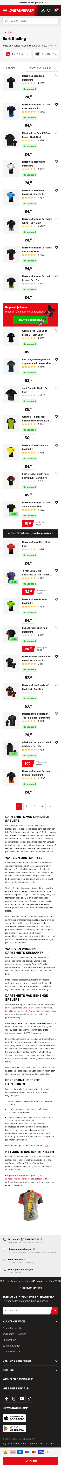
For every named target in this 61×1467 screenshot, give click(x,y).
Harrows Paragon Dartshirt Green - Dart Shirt (37, 278)
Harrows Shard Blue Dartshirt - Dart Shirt (33, 192)
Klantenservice (14, 1321)
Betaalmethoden (11, 1345)
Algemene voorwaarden (14, 1443)
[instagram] (14, 1398)
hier (46, 1145)
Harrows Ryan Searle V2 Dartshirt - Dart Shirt (35, 687)
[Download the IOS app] (14, 1418)
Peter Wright (29, 1011)
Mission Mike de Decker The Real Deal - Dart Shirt (36, 716)
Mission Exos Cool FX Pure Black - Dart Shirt (36, 135)
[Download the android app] (14, 1428)
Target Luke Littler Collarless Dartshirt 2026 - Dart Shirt (36, 573)
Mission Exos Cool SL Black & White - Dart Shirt (37, 744)
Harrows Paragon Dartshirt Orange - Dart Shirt (37, 773)
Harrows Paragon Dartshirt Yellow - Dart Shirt (37, 504)
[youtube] (22, 1398)
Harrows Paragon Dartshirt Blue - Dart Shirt (37, 106)
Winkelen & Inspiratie (18, 1379)
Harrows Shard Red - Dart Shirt (36, 544)
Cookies (50, 1443)
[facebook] (6, 1398)
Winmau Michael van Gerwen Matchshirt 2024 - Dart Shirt (36, 419)
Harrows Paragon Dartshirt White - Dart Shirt (37, 221)
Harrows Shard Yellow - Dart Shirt (35, 447)
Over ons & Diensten (17, 1361)
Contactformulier (12, 1351)
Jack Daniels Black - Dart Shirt (35, 390)
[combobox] (32, 21)
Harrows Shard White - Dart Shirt (34, 163)
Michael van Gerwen (43, 1008)
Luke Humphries (13, 1011)
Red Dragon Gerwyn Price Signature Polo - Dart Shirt (36, 361)
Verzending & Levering (14, 1334)
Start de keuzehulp (31, 320)
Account (8, 1370)
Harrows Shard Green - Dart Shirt (34, 601)
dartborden (26, 1179)
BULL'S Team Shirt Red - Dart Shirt (35, 630)
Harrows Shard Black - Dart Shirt (34, 78)
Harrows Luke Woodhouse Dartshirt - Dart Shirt (36, 658)
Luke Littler (27, 1008)
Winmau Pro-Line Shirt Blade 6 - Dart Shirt (34, 333)
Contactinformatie (12, 1328)
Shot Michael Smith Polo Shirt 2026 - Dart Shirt (35, 476)
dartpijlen (39, 1179)
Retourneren (9, 1340)
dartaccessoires (12, 1179)
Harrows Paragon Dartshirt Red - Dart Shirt (37, 249)
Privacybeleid (35, 1443)
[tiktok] (29, 1398)
